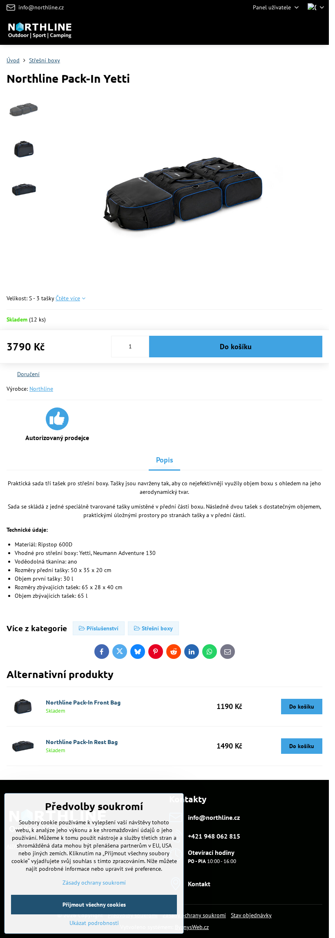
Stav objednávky (251, 915)
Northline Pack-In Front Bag (83, 702)
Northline (41, 388)
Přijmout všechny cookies (94, 904)
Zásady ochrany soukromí (194, 915)
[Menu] (319, 30)
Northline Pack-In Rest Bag (82, 741)
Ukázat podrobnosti (94, 923)
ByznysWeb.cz (192, 927)
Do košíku (236, 346)
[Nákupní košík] (299, 30)
